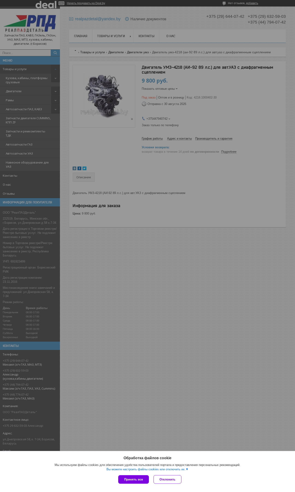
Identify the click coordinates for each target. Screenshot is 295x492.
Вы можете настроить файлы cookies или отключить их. (146, 469)
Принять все (133, 479)
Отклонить (167, 479)
